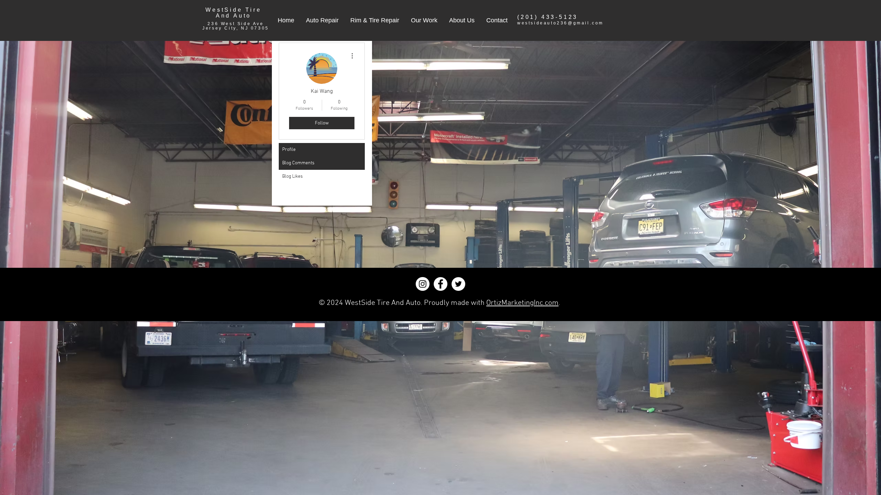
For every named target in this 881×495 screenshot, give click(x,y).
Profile (289, 150)
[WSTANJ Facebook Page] (440, 284)
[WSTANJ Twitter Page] (458, 284)
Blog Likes (292, 176)
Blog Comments (298, 163)
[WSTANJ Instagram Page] (422, 284)
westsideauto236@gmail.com (560, 23)
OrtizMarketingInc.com (522, 303)
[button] (322, 20)
